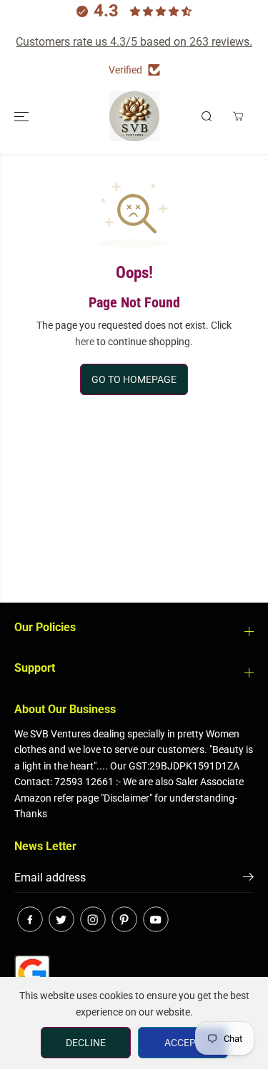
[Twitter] (61, 919)
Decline (86, 1042)
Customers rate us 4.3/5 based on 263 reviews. (134, 41)
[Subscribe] (248, 879)
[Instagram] (93, 919)
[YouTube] (156, 919)
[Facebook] (30, 919)
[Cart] (238, 116)
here (84, 341)
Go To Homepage (134, 379)
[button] (22, 116)
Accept (183, 1042)
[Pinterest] (124, 919)
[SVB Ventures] (134, 116)
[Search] (206, 116)
